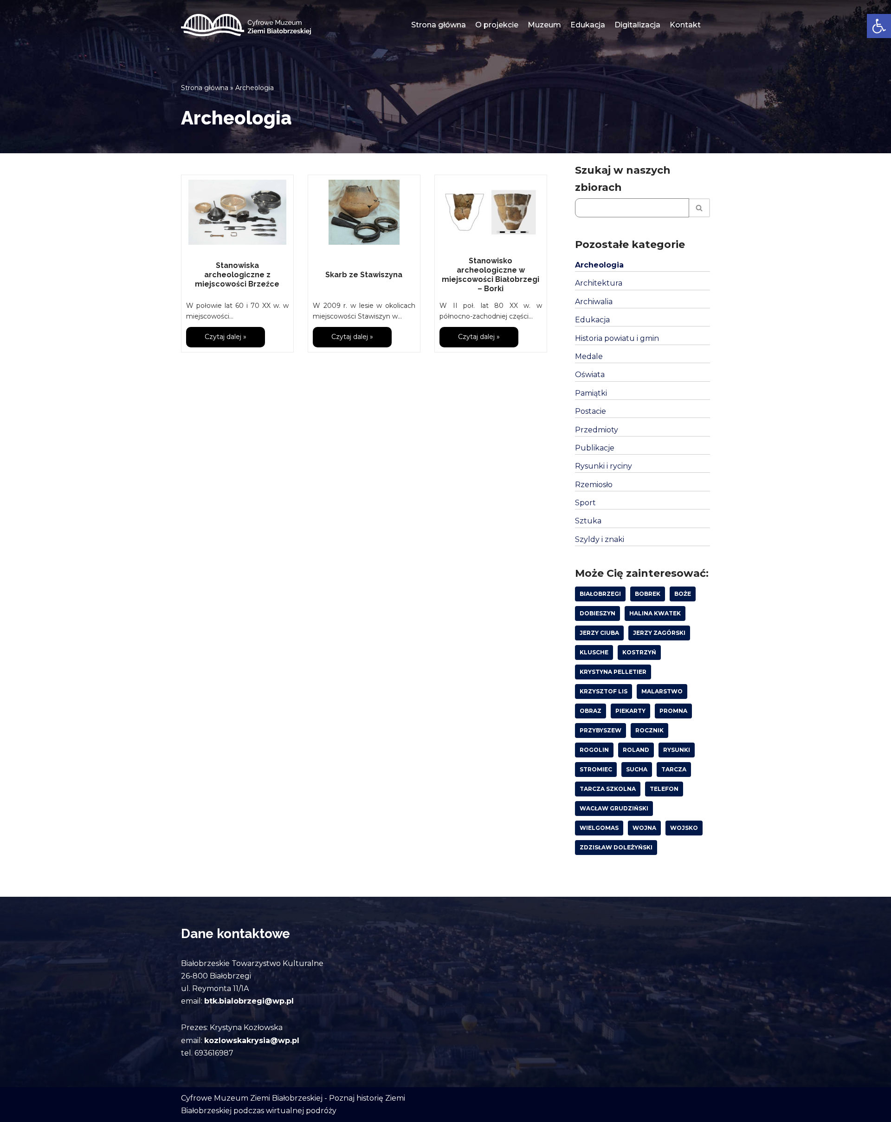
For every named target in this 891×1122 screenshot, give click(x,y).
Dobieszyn (597, 613)
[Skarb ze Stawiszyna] (364, 212)
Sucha (636, 769)
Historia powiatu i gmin (617, 338)
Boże (682, 593)
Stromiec (596, 769)
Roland (636, 749)
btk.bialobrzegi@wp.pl (249, 1001)
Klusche (594, 652)
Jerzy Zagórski (659, 632)
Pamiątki (591, 393)
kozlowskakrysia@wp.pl (251, 1040)
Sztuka (588, 520)
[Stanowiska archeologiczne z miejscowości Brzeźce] (237, 212)
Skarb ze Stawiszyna (363, 274)
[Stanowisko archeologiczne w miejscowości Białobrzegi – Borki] (490, 212)
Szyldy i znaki (599, 539)
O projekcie (496, 24)
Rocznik (649, 730)
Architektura (598, 283)
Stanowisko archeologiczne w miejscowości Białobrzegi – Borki (490, 274)
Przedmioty (596, 429)
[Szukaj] (699, 207)
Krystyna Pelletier (613, 671)
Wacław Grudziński (614, 808)
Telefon (664, 788)
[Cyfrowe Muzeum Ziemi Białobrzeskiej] (246, 25)
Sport (585, 502)
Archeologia (599, 265)
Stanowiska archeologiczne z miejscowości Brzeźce (237, 274)
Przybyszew (600, 730)
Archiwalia (594, 301)
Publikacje (594, 448)
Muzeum (544, 24)
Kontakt (685, 24)
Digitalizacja (637, 24)
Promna (673, 710)
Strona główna (438, 24)
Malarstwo (662, 691)
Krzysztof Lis (603, 691)
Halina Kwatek (655, 613)
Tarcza (673, 769)
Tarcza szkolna (608, 788)
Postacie (590, 411)
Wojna (644, 827)
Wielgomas (599, 827)
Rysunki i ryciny (603, 466)
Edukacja (587, 24)
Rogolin (594, 749)
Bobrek (647, 593)
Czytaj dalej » (216, 339)
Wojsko (684, 827)
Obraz (590, 710)
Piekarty (630, 710)
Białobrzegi (600, 593)
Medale (589, 356)
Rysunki (676, 749)
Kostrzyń (639, 652)
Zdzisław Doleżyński (616, 847)
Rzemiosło (594, 484)
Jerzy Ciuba (599, 632)
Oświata (590, 374)
